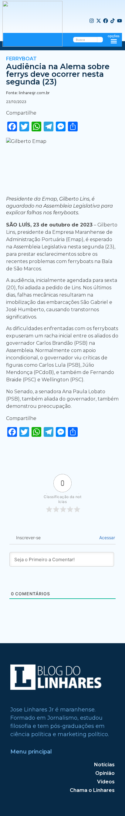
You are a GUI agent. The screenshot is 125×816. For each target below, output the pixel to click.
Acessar (106, 537)
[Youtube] (119, 21)
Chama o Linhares (92, 790)
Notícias (104, 765)
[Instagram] (91, 21)
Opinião (105, 773)
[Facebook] (105, 21)
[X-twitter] (98, 21)
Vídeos (106, 782)
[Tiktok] (112, 21)
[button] (114, 41)
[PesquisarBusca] (100, 39)
